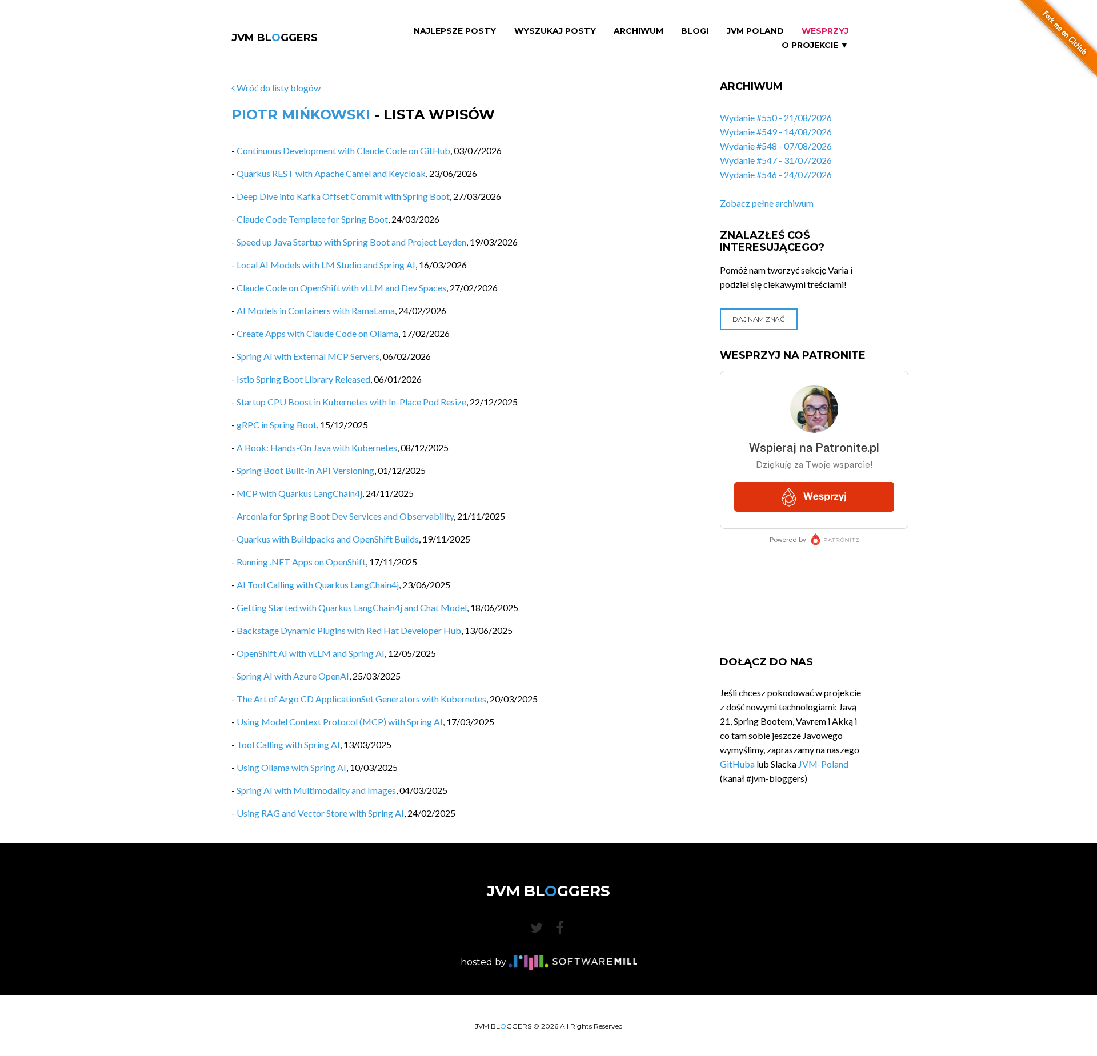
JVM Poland (755, 31)
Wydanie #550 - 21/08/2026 (776, 117)
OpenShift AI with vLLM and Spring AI (311, 653)
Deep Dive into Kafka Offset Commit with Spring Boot (343, 196)
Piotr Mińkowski (300, 114)
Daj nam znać (758, 319)
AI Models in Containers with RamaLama (316, 310)
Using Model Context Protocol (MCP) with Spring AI (340, 721)
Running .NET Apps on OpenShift (301, 561)
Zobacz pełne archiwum (767, 203)
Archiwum (638, 31)
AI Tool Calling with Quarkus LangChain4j (318, 584)
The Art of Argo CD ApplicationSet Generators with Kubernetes (361, 698)
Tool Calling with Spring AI (288, 744)
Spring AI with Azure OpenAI (293, 675)
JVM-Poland (823, 763)
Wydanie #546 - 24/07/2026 (776, 174)
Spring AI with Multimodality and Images (316, 790)
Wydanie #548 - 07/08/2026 (776, 145)
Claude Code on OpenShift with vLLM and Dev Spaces (341, 287)
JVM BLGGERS (274, 37)
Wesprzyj (825, 31)
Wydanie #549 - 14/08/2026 (776, 131)
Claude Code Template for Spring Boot (312, 219)
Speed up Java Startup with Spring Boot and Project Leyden (351, 241)
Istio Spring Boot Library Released (303, 379)
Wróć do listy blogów (278, 87)
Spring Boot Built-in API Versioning (305, 470)
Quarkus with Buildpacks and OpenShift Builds (328, 538)
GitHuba (737, 763)
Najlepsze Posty (455, 31)
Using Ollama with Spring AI (291, 767)
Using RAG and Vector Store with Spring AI (320, 813)
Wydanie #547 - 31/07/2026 (776, 160)
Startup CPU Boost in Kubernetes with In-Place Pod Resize (351, 401)
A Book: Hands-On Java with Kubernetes (317, 447)
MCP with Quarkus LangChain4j (299, 493)
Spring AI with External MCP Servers (308, 356)
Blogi (694, 31)
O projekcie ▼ (815, 45)
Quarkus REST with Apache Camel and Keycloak (331, 173)
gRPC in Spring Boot (277, 424)
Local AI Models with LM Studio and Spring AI (326, 264)
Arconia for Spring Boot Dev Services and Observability (345, 516)
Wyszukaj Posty (555, 31)
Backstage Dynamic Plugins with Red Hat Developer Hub (349, 630)
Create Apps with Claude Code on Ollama (317, 333)
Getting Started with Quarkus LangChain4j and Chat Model (352, 607)
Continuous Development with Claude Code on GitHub (343, 150)
